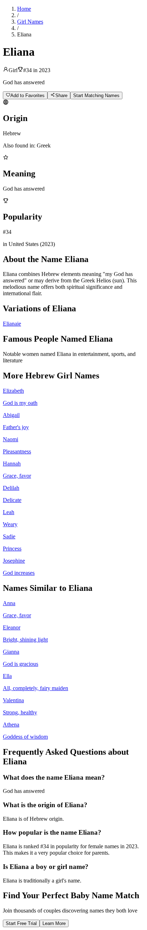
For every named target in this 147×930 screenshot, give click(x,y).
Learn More (54, 923)
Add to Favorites (27, 95)
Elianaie (12, 324)
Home (24, 9)
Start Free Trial (21, 923)
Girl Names (30, 22)
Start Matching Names (96, 95)
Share (61, 95)
